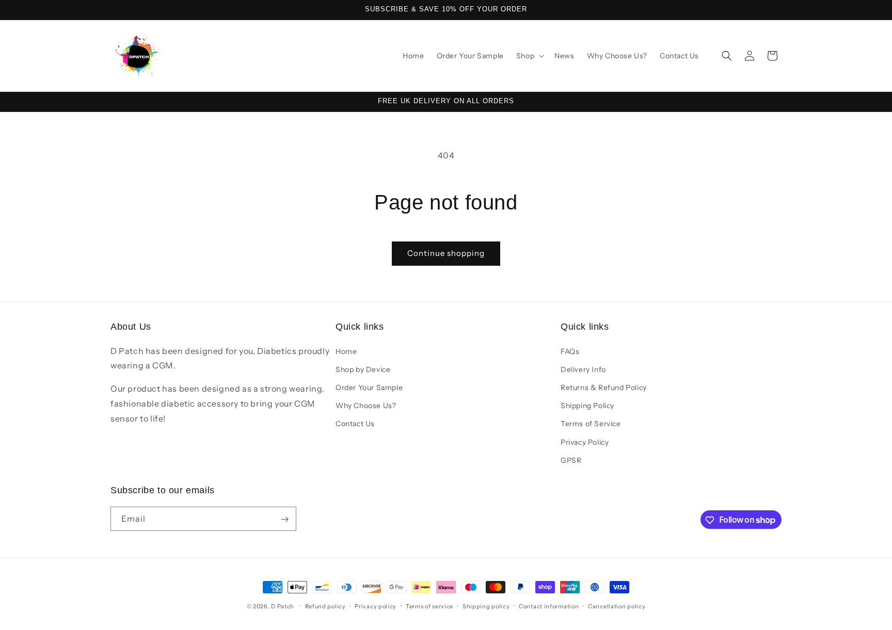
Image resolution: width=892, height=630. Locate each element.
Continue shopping (446, 253)
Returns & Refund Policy (604, 387)
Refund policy (325, 605)
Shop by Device (363, 369)
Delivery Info (583, 369)
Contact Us (355, 423)
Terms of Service (591, 423)
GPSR (571, 459)
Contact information (549, 605)
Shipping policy (486, 605)
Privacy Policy (585, 441)
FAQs (570, 351)
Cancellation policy (616, 605)
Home (346, 351)
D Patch (282, 606)
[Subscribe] (284, 519)
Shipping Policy (587, 405)
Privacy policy (375, 605)
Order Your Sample (369, 387)
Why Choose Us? (366, 405)
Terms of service (429, 605)
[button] (529, 56)
